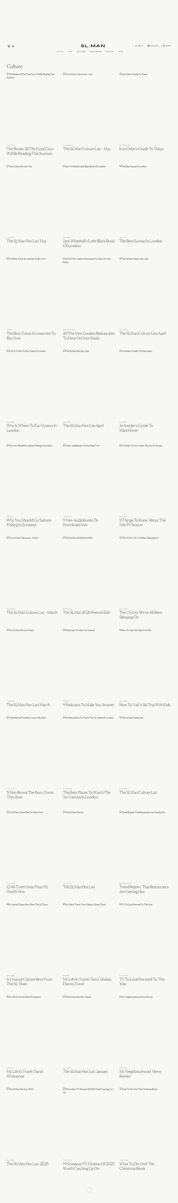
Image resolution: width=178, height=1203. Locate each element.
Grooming (96, 52)
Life (70, 52)
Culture (81, 52)
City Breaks (124, 145)
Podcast (66, 701)
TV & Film (11, 788)
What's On (67, 609)
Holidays (123, 609)
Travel (10, 329)
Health (110, 52)
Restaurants (69, 329)
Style (60, 52)
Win (121, 52)
